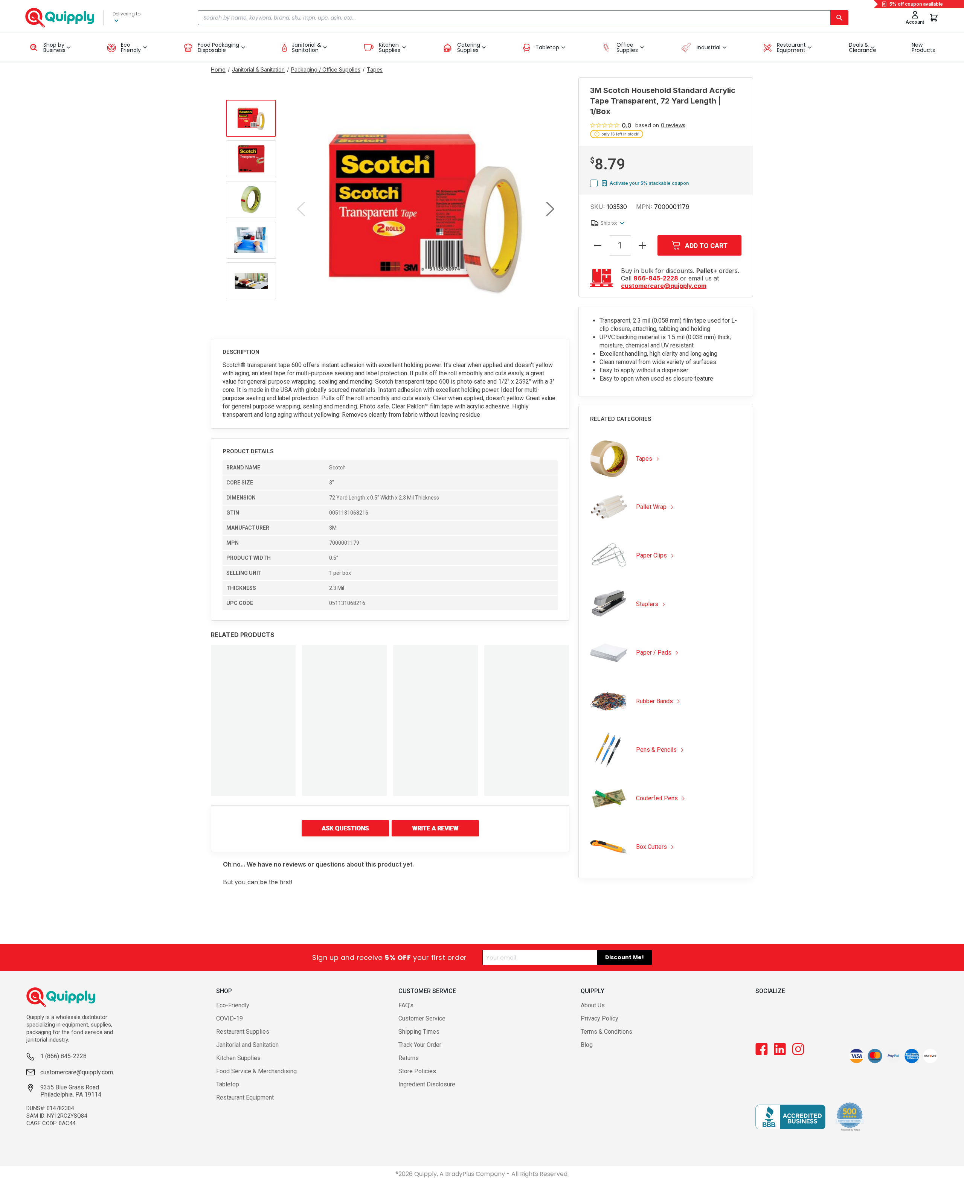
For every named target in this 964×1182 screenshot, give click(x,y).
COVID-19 (229, 1018)
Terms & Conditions (606, 1031)
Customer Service (421, 1018)
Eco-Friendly (232, 1005)
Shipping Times (418, 1031)
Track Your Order (419, 1044)
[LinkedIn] (780, 1049)
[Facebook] (761, 1049)
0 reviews (673, 125)
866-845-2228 (655, 278)
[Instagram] (798, 1049)
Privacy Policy (599, 1018)
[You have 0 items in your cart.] (933, 17)
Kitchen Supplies (238, 1058)
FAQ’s (405, 1005)
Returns (408, 1058)
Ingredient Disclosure (426, 1084)
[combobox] (523, 17)
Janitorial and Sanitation (247, 1044)
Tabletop (227, 1084)
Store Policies (417, 1071)
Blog (587, 1044)
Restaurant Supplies (242, 1031)
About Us (593, 1005)
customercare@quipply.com (663, 285)
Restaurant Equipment (245, 1097)
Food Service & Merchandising (256, 1071)
